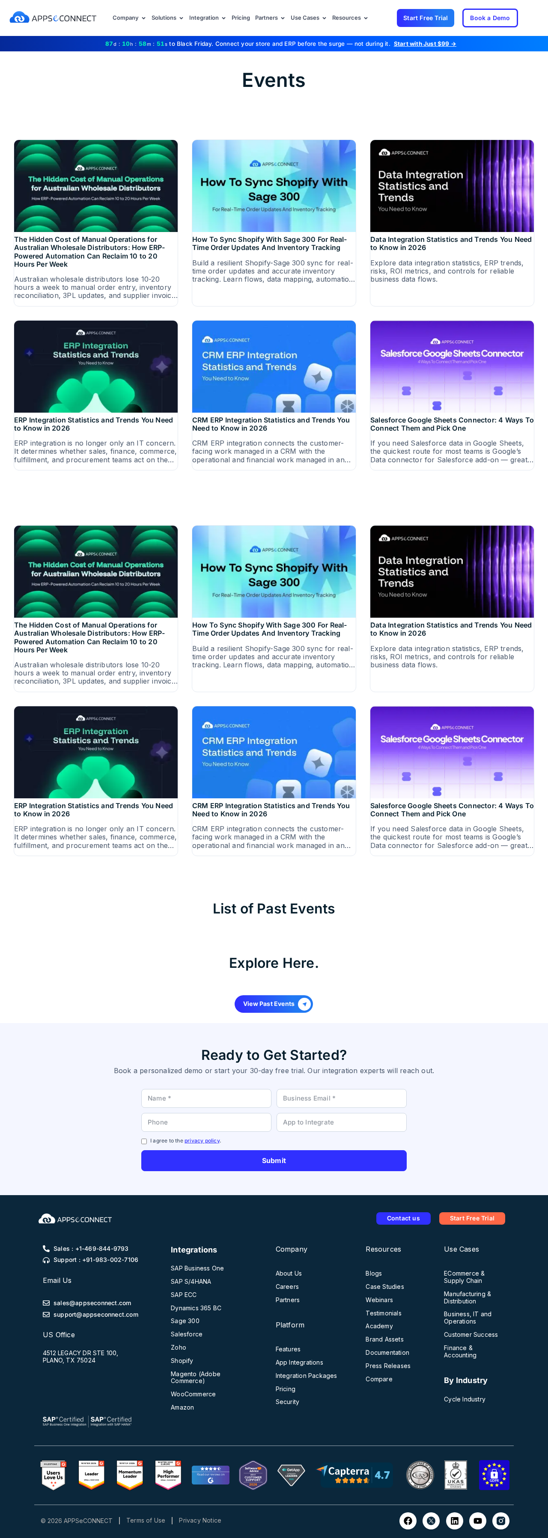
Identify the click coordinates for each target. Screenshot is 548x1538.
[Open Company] (143, 18)
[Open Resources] (366, 18)
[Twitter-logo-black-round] (431, 1520)
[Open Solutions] (181, 18)
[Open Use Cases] (324, 18)
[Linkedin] (454, 1520)
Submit (274, 1160)
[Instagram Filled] (500, 1520)
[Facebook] (408, 1520)
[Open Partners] (283, 18)
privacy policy (202, 1140)
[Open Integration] (223, 18)
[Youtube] (477, 1520)
